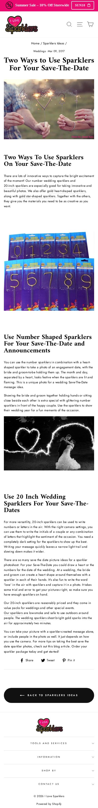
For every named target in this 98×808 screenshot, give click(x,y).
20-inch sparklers (16, 185)
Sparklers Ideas (53, 43)
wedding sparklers (33, 618)
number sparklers (38, 362)
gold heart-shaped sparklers (66, 191)
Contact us (49, 784)
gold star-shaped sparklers (37, 196)
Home (35, 43)
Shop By (49, 770)
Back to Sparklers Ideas (52, 695)
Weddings (39, 51)
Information (49, 757)
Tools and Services (49, 743)
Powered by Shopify (48, 804)
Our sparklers (13, 613)
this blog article (59, 646)
